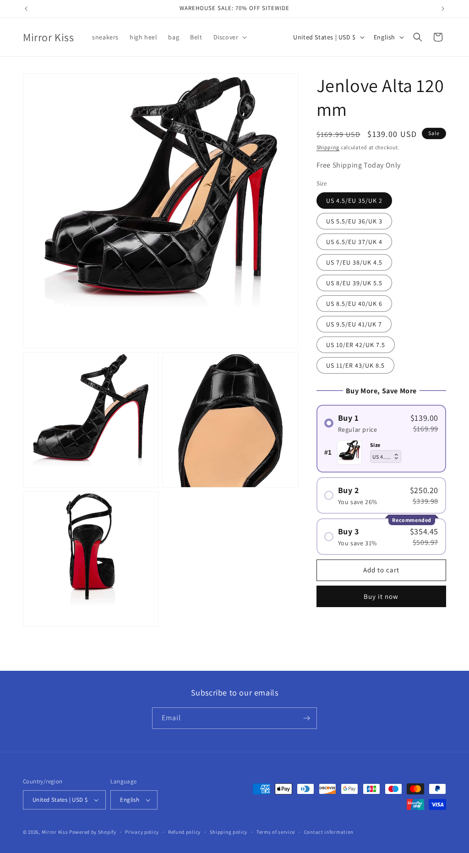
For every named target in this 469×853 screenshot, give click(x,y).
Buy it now (381, 596)
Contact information (329, 832)
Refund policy (184, 832)
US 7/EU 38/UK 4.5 (354, 262)
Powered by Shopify (92, 832)
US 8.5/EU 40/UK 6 (354, 303)
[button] (229, 37)
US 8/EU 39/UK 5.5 (354, 283)
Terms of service (275, 832)
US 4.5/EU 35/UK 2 (354, 200)
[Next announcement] (443, 8)
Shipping (328, 147)
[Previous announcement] (26, 8)
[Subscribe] (306, 718)
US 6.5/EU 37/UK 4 (354, 242)
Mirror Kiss (55, 832)
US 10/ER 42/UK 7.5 (355, 345)
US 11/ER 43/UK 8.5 (355, 365)
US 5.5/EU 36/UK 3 (354, 221)
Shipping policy (229, 832)
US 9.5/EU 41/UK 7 (354, 324)
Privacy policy (142, 832)
